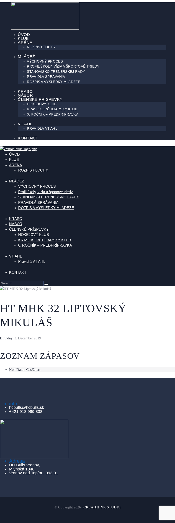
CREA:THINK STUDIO (102, 507)
